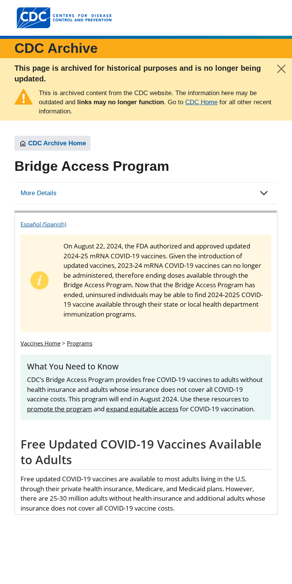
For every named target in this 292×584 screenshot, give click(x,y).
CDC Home (201, 102)
